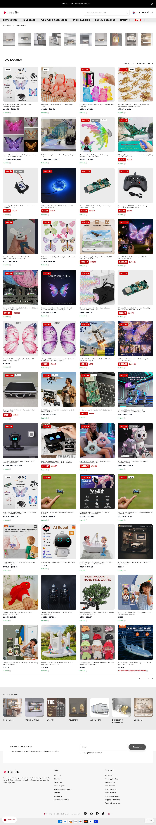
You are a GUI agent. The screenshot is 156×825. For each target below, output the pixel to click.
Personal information (61, 800)
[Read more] (144, 13)
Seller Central (110, 782)
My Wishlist (109, 775)
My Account (109, 770)
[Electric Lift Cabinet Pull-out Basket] (40, 39)
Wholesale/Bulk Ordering (63, 789)
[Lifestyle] (56, 707)
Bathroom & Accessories (117, 721)
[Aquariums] (78, 707)
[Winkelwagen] (152, 13)
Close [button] (152, 4)
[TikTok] (103, 813)
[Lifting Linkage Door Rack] (101, 39)
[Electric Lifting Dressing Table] (147, 39)
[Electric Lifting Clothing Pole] (116, 39)
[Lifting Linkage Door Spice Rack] (9, 39)
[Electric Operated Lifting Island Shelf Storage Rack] (70, 39)
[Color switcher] (140, 13)
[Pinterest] (85, 813)
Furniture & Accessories (54, 20)
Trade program (59, 786)
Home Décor (29, 20)
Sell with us (58, 782)
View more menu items (146, 20)
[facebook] (97, 813)
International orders (112, 796)
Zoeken (127, 12)
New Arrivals (10, 20)
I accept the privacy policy (92, 753)
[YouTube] (91, 813)
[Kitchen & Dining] (34, 707)
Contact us (58, 796)
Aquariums (73, 720)
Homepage (7, 26)
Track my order (110, 789)
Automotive (95, 720)
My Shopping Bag (111, 779)
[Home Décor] (12, 707)
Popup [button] (10, 113)
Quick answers (110, 793)
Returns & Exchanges (112, 803)
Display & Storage (105, 20)
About (56, 770)
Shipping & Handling (112, 800)
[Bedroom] (143, 707)
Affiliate (57, 793)
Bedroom (138, 720)
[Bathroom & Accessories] (121, 707)
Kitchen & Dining (81, 20)
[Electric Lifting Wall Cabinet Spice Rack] (24, 39)
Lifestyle (125, 20)
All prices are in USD (74, 814)
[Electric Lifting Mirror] (131, 39)
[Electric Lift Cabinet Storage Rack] (55, 39)
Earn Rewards (110, 786)
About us (57, 775)
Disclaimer (58, 779)
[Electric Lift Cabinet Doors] (86, 39)
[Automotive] (99, 707)
